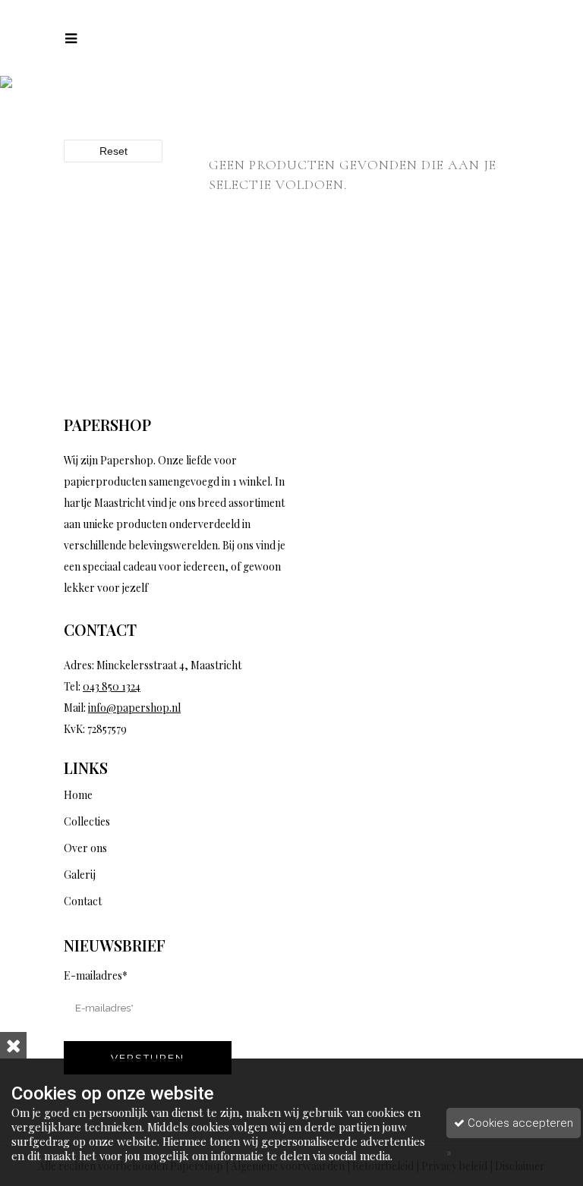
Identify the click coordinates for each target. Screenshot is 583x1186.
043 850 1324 (111, 686)
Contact (83, 901)
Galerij (80, 874)
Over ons (85, 848)
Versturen (147, 1058)
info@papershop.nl (134, 707)
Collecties (87, 821)
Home (78, 795)
